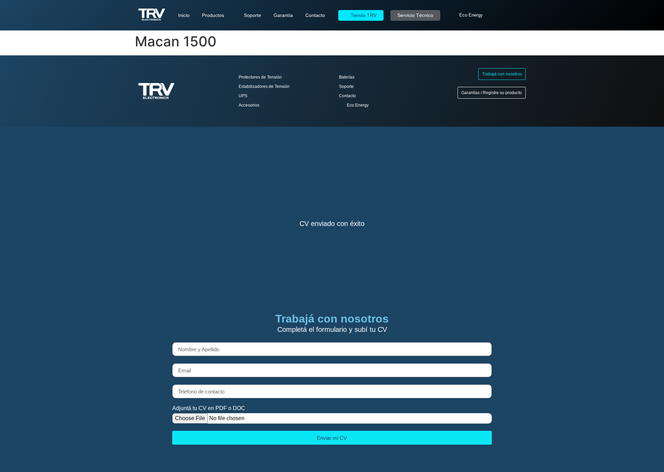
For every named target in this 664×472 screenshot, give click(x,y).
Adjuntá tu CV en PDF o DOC (208, 408)
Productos (213, 15)
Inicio (184, 15)
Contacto (315, 15)
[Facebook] (505, 15)
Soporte (252, 15)
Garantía (283, 15)
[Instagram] (515, 15)
